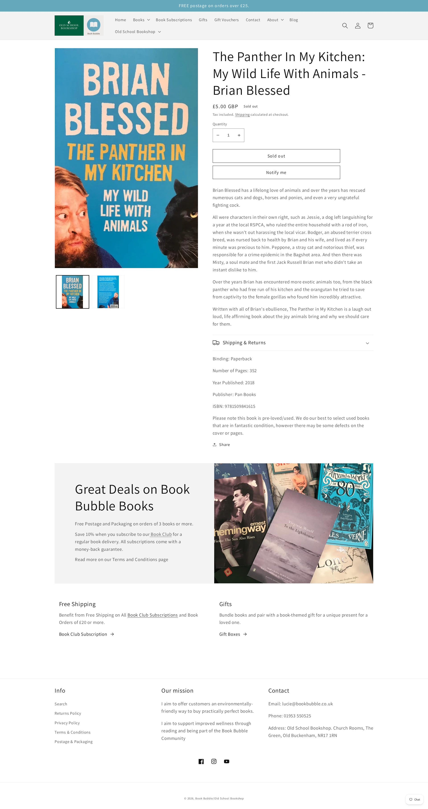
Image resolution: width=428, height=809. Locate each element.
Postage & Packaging (74, 741)
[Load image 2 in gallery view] (108, 291)
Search (61, 703)
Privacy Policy (67, 722)
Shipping (242, 114)
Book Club (161, 534)
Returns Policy (68, 713)
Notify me (276, 172)
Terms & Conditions (73, 732)
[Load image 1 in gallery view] (72, 291)
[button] (141, 20)
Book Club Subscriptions (153, 615)
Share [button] (224, 444)
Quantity (220, 124)
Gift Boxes (229, 634)
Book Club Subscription (83, 634)
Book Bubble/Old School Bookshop (219, 798)
